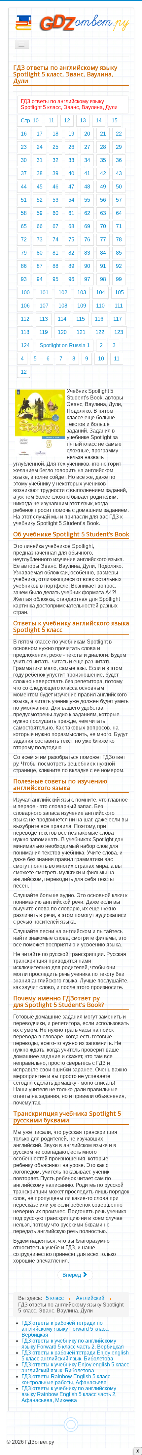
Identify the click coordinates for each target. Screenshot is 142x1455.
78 (119, 239)
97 (87, 279)
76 (87, 239)
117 (117, 319)
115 (80, 319)
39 (55, 173)
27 (87, 147)
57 (119, 200)
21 (103, 134)
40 (71, 173)
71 (119, 226)
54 (71, 200)
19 (71, 134)
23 (24, 147)
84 (103, 253)
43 (119, 173)
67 (55, 226)
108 (62, 306)
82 (71, 253)
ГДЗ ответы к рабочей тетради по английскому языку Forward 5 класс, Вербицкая (65, 1329)
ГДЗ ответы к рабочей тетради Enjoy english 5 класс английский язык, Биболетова (75, 1355)
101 (44, 292)
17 (40, 134)
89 (71, 266)
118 (25, 332)
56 (103, 200)
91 (103, 266)
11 (51, 120)
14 (99, 120)
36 (119, 160)
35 (103, 160)
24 (40, 147)
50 (119, 186)
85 (119, 253)
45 (40, 186)
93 (24, 279)
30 (24, 160)
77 (103, 239)
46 (55, 186)
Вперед (72, 1275)
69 (87, 226)
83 (87, 253)
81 (55, 253)
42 (103, 173)
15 (115, 120)
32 (55, 160)
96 (71, 279)
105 (119, 292)
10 (101, 358)
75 (71, 239)
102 (62, 292)
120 (62, 332)
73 (40, 239)
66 (40, 226)
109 (81, 306)
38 (40, 173)
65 (24, 226)
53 (55, 200)
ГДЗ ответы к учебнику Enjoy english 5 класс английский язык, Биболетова (75, 1367)
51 (24, 200)
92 (119, 266)
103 (81, 292)
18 (55, 134)
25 (55, 147)
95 (55, 279)
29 (119, 147)
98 (103, 279)
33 (71, 160)
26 (71, 147)
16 (24, 134)
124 (25, 345)
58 (24, 213)
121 (81, 332)
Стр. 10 (30, 120)
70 (103, 226)
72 (24, 239)
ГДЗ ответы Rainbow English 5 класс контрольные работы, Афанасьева (65, 1379)
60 (55, 213)
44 (24, 186)
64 (119, 213)
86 (24, 266)
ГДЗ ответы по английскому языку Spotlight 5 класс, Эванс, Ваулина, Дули (69, 104)
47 (71, 186)
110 (100, 306)
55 (87, 200)
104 (100, 292)
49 (103, 186)
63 (103, 213)
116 (99, 319)
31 (40, 160)
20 (87, 134)
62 (87, 213)
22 (119, 134)
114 (62, 319)
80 (40, 253)
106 (25, 306)
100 (25, 292)
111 (119, 306)
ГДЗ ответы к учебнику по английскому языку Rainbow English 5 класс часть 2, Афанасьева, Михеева (69, 1394)
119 (43, 332)
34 (87, 160)
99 (119, 279)
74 (55, 239)
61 (71, 213)
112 (25, 319)
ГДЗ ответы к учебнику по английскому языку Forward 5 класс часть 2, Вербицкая (72, 1344)
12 (67, 120)
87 (40, 266)
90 (87, 266)
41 (87, 173)
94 (40, 279)
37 (24, 173)
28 (103, 147)
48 (87, 186)
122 (99, 332)
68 (71, 226)
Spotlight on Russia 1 (65, 345)
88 (55, 266)
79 (24, 253)
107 (44, 306)
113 (43, 319)
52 (40, 200)
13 (83, 120)
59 (40, 213)
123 (118, 332)
